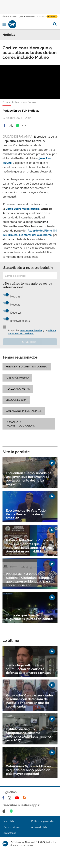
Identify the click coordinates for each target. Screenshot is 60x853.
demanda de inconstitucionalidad (20, 423)
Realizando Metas (18, 388)
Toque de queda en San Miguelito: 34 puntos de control (29, 617)
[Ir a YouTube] (17, 798)
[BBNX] (5, 843)
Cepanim (42, 16)
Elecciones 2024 (16, 399)
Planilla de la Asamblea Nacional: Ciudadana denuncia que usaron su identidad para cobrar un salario (29, 579)
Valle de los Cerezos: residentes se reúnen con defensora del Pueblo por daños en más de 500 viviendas (30, 700)
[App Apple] (4, 811)
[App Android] (11, 811)
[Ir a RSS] (25, 798)
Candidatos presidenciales (24, 410)
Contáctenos (9, 833)
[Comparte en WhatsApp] (17, 125)
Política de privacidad (42, 821)
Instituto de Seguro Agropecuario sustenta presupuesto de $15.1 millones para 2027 (29, 734)
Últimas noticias (9, 16)
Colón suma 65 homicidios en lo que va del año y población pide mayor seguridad (28, 769)
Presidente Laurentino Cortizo (26, 366)
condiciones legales (31, 330)
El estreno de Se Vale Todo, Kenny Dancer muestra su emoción (26, 514)
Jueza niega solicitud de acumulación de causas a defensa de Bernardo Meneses (28, 668)
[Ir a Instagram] (10, 798)
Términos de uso (11, 827)
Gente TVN (8, 821)
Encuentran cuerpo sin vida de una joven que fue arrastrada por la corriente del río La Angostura (28, 478)
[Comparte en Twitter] (11, 125)
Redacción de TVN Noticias (20, 110)
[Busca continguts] (54, 24)
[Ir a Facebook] (4, 798)
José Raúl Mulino (27, 16)
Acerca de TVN (39, 827)
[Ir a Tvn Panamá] (28, 24)
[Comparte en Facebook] (4, 125)
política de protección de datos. (32, 332)
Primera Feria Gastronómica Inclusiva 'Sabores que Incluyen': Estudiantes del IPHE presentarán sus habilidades (29, 545)
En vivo (53, 16)
